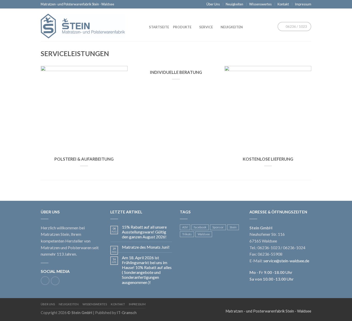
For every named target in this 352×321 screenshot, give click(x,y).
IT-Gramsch (127, 312)
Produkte (182, 27)
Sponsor (218, 227)
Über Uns (213, 4)
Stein (233, 227)
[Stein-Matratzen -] (87, 24)
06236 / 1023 (296, 26)
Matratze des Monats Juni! (146, 247)
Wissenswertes (260, 4)
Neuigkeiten (234, 4)
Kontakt (283, 4)
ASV (185, 227)
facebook (200, 227)
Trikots (187, 234)
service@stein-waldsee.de (286, 260)
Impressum (303, 4)
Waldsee (204, 234)
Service (206, 27)
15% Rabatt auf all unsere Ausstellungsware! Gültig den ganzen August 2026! (144, 231)
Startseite (159, 27)
